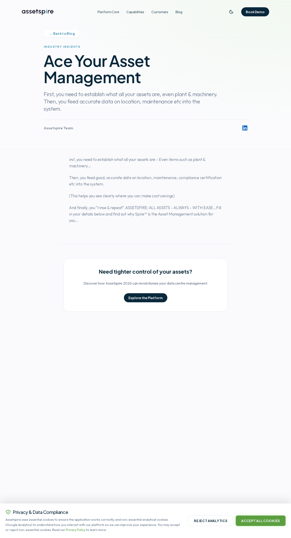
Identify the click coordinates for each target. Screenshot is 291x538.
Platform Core (108, 12)
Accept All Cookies (260, 521)
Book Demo (255, 12)
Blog (179, 12)
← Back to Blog (62, 33)
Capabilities (135, 12)
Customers (159, 12)
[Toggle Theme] (231, 11)
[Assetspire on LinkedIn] (244, 127)
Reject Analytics (210, 521)
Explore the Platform (145, 298)
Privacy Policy (75, 530)
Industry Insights (62, 46)
